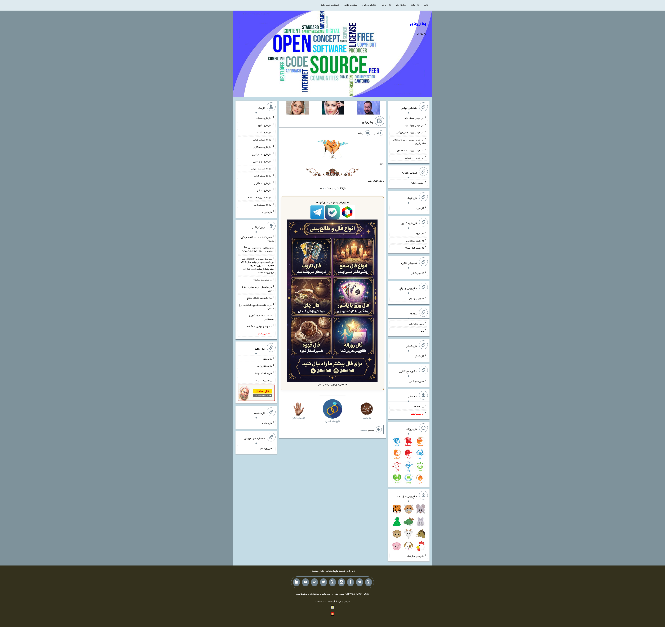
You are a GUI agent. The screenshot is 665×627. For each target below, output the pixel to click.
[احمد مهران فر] (368, 108)
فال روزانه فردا (265, 448)
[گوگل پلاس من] (314, 582)
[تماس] (332, 582)
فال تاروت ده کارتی (263, 183)
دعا (324, 188)
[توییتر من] (323, 582)
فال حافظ (415, 4)
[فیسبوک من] (350, 582)
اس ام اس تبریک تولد (414, 118)
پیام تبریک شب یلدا (263, 380)
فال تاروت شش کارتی (261, 168)
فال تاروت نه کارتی (263, 175)
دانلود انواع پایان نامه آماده (259, 326)
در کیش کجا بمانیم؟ (263, 279)
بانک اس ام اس (369, 4)
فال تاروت (401, 4)
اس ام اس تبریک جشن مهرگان (410, 132)
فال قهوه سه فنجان (415, 240)
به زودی (418, 23)
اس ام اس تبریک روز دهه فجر (410, 150)
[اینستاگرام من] (341, 582)
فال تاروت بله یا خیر (262, 204)
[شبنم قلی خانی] (297, 108)
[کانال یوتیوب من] (305, 582)
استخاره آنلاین (350, 4)
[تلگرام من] (359, 582)
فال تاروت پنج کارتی (262, 161)
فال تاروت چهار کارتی (262, 154)
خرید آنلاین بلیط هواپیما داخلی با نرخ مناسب (256, 306)
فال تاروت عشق (264, 190)
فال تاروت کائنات (264, 132)
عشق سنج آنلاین (416, 381)
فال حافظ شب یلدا (263, 373)
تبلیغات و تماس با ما (330, 4)
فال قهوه (420, 233)
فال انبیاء (420, 208)
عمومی (364, 429)
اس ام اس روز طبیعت (414, 157)
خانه (426, 4)
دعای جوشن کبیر (416, 323)
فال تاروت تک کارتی (262, 139)
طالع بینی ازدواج (416, 298)
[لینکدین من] (296, 582)
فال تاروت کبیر (265, 125)
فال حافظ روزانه (264, 365)
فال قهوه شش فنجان (414, 247)
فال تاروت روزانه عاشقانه (260, 197)
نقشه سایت (321, 601)
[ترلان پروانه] (333, 108)
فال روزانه (386, 4)
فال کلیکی (419, 356)
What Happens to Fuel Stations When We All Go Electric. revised (258, 249)
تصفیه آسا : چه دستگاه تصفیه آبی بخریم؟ (257, 239)
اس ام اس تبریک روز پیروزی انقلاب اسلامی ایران (409, 141)
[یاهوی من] (368, 582)
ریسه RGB (419, 406)
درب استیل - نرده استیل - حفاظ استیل (258, 288)
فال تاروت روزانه (264, 118)
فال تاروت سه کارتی (262, 146)
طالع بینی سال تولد (415, 555)
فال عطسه (267, 423)
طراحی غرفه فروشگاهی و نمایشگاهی (261, 317)
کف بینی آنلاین (417, 273)
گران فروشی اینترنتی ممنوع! (259, 297)
